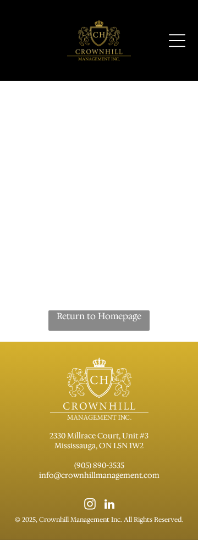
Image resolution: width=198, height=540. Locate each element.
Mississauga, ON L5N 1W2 (99, 445)
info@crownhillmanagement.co (95, 475)
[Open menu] (177, 40)
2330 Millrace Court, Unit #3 (99, 436)
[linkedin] (109, 505)
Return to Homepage (99, 316)
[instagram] (89, 505)
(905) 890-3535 (99, 465)
